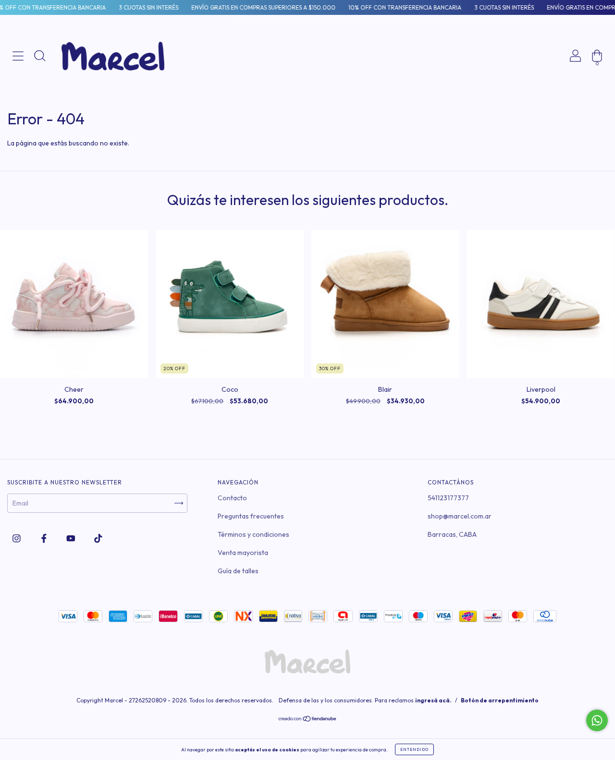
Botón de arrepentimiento (500, 700)
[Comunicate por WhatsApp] (597, 720)
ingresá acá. (433, 700)
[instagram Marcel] (17, 538)
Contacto (232, 498)
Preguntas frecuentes (251, 516)
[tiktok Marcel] (98, 538)
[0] (597, 88)
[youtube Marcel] (72, 538)
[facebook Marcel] (45, 538)
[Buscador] (40, 88)
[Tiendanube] (308, 719)
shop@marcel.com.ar (460, 516)
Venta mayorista (243, 552)
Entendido (414, 749)
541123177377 (448, 498)
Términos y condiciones (253, 534)
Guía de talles (238, 571)
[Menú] (18, 88)
